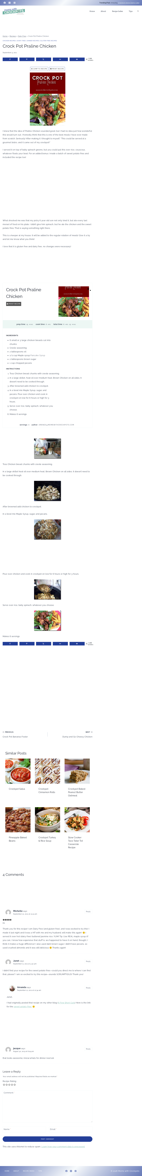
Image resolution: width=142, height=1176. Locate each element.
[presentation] (18, 771)
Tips (131, 11)
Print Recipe (58, 69)
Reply (88, 912)
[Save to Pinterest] (27, 59)
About (103, 11)
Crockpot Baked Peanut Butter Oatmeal (76, 792)
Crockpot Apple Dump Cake (128, 3)
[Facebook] (5, 3)
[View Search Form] (138, 11)
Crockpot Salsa (17, 789)
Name (7, 1129)
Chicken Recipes (9, 41)
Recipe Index (117, 11)
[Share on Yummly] (60, 59)
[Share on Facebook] (10, 59)
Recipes (13, 36)
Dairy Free (22, 36)
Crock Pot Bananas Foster (15, 734)
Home (92, 11)
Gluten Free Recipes (48, 41)
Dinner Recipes (33, 41)
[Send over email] (77, 59)
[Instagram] (10, 3)
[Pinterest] (15, 3)
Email (53, 1129)
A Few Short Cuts (66, 1003)
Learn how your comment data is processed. (63, 1146)
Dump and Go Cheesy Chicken (77, 734)
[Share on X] (43, 59)
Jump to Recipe (40, 69)
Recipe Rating (9, 1081)
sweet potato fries (22, 1006)
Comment (9, 1093)
